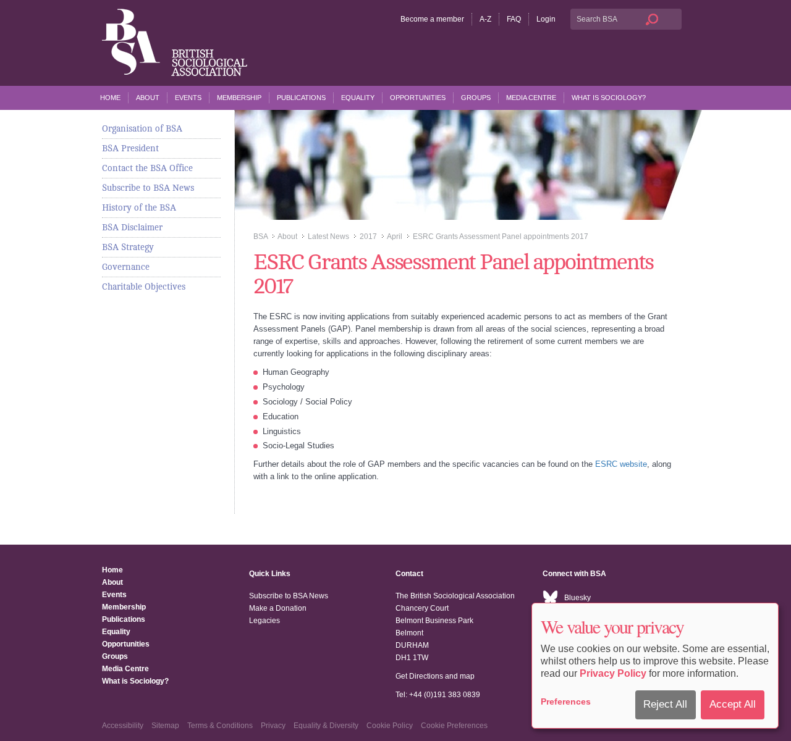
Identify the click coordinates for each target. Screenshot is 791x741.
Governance (126, 267)
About (147, 97)
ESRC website (621, 464)
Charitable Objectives (143, 286)
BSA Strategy (128, 247)
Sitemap (165, 725)
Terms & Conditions (220, 725)
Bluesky (577, 597)
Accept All (732, 704)
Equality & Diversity (326, 725)
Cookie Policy (389, 725)
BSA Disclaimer (132, 227)
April (394, 236)
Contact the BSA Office (147, 168)
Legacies (264, 620)
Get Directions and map (435, 676)
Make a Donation (278, 608)
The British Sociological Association (174, 42)
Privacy (273, 725)
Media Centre (531, 97)
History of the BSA (139, 207)
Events (188, 97)
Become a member (432, 19)
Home (110, 97)
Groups (476, 97)
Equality (357, 97)
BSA (260, 236)
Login (546, 19)
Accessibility (122, 725)
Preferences (566, 701)
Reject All (665, 704)
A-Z (485, 19)
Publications (301, 97)
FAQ (514, 19)
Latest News (328, 236)
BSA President (130, 148)
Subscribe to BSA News (148, 188)
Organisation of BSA (142, 128)
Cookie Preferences (454, 725)
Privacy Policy (613, 673)
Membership (239, 97)
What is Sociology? (609, 97)
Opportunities (418, 97)
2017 (368, 236)
